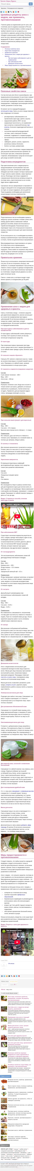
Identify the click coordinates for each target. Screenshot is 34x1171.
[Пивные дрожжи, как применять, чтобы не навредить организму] (3, 1100)
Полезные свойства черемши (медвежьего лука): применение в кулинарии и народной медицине (18, 1054)
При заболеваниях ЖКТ (15, 61)
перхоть (19, 1157)
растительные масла (19, 1154)
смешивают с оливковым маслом (23, 791)
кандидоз (14, 1159)
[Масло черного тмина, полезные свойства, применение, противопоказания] (3, 1087)
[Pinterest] (18, 11)
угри (29, 1152)
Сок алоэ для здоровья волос (17, 1035)
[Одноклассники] (6, 11)
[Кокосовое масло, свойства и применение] (3, 1132)
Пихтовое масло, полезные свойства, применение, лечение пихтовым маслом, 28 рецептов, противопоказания (20, 1113)
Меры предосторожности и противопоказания (18, 65)
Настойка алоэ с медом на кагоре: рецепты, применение (18, 1008)
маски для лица (6, 1149)
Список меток (4, 1145)
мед (7, 989)
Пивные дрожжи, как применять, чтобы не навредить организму (20, 1099)
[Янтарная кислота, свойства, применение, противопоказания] (3, 1081)
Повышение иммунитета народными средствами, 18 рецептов (18, 1124)
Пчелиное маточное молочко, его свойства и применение (20, 1105)
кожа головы (9, 1156)
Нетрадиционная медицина (15, 8)
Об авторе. (11, 963)
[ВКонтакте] (1, 11)
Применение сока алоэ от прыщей (18, 1017)
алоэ (10, 989)
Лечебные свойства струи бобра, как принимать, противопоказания (19, 1065)
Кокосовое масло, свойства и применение (20, 1130)
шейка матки (23, 1149)
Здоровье (3, 8)
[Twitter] (4, 11)
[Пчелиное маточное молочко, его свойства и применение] (3, 1106)
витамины (23, 1152)
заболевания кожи (20, 1151)
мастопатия (26, 1157)
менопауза (10, 1154)
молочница (7, 1159)
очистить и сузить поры (8, 677)
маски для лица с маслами (8, 1157)
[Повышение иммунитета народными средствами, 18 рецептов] (3, 1125)
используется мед (6, 111)
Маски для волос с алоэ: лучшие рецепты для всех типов (18, 1026)
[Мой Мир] (9, 11)
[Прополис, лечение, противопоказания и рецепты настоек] (3, 1119)
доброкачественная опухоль (21, 1156)
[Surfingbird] (16, 11)
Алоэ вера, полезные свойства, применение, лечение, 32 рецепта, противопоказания (18, 998)
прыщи (16, 1149)
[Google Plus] (13, 11)
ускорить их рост (10, 685)
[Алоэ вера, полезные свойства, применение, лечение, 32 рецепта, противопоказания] (3, 1138)
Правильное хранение (11, 52)
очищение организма (7, 1151)
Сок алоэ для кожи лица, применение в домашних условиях (20, 1043)
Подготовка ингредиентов (12, 50)
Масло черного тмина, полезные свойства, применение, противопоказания (20, 1086)
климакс (3, 1154)
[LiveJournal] (11, 11)
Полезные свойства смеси (12, 49)
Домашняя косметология (15, 63)
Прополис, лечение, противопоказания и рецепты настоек (19, 1118)
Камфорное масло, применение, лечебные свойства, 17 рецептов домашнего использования (20, 1094)
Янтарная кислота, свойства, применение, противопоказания (20, 1080)
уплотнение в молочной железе (10, 1152)
